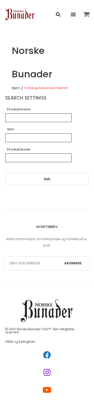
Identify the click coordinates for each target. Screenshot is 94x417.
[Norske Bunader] (20, 14)
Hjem (16, 88)
